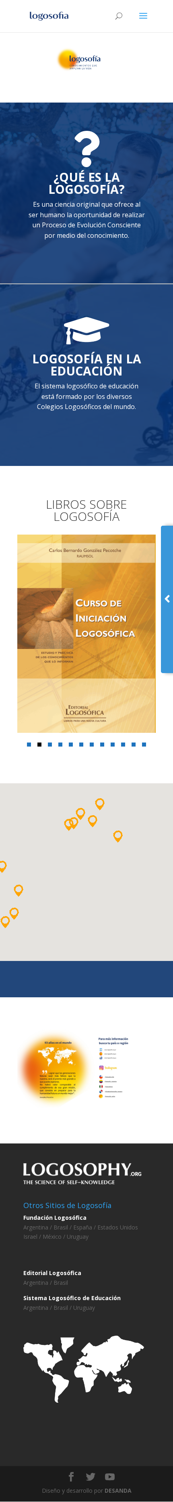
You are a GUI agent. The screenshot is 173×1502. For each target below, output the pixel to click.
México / (55, 1236)
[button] (29, 744)
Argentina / (38, 1227)
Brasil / (63, 1227)
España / (84, 1227)
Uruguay (78, 1236)
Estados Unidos (117, 1227)
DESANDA (118, 1490)
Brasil (61, 1282)
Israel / (33, 1236)
